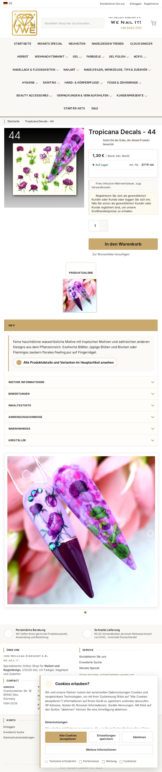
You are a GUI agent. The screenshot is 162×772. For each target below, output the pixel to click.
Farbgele (93, 56)
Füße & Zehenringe (122, 82)
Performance (91, 761)
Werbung (111, 761)
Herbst (23, 56)
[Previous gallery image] (11, 533)
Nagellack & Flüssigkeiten (34, 69)
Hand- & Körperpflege (82, 82)
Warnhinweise (19, 428)
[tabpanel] (81, 530)
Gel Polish (117, 56)
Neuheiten (77, 43)
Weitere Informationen (26, 382)
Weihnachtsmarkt (50, 56)
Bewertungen (19, 393)
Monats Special (50, 43)
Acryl (138, 56)
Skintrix (49, 82)
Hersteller (17, 440)
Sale (94, 108)
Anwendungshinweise (25, 417)
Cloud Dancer (141, 43)
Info (11, 325)
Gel (75, 56)
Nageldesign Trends (108, 43)
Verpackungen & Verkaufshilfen (83, 95)
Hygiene (28, 82)
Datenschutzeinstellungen (18, 737)
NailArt (69, 69)
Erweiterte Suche (90, 662)
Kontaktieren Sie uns (92, 656)
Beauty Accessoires (32, 95)
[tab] (85, 612)
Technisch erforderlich (62, 761)
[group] (80, 296)
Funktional (130, 761)
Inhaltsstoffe (19, 405)
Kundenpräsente (130, 95)
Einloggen (9, 726)
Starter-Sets (74, 108)
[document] (99, 721)
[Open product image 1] (80, 296)
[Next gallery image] (150, 533)
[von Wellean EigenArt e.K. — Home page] (24, 23)
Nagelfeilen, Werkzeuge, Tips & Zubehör (115, 69)
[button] (104, 228)
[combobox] (68, 23)
